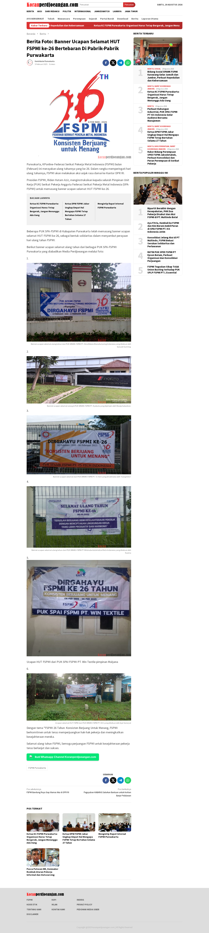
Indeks (80, 899)
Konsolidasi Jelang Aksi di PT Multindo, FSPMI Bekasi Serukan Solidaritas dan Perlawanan (163, 242)
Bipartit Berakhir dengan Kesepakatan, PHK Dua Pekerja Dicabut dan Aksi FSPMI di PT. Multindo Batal (162, 213)
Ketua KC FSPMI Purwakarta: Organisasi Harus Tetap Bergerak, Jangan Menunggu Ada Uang (97, 25)
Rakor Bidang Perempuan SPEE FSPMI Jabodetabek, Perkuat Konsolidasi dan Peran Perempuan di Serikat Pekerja (163, 157)
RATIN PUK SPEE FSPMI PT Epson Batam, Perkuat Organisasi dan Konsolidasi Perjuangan (162, 256)
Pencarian (129, 4)
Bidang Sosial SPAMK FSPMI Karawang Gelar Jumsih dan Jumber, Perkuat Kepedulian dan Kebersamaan (163, 76)
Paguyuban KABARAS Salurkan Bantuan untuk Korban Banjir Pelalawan (107, 792)
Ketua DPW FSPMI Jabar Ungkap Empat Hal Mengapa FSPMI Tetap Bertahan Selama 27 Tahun (77, 211)
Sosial (157, 69)
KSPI (54, 899)
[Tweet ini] (113, 62)
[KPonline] (52, 4)
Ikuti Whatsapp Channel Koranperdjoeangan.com (65, 757)
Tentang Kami (34, 909)
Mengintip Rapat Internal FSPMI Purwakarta (112, 835)
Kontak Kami (58, 909)
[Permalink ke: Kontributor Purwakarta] (30, 62)
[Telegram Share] (120, 62)
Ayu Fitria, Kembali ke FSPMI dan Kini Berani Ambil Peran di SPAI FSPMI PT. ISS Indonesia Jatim (163, 227)
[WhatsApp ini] (128, 62)
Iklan (54, 904)
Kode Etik (32, 904)
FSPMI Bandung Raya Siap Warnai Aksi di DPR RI (48, 791)
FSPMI (30, 899)
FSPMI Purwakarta (37, 767)
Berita (150, 69)
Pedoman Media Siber (88, 909)
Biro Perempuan (161, 146)
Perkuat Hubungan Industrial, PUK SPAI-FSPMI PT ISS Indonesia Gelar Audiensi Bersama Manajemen (162, 114)
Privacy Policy (84, 904)
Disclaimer (32, 914)
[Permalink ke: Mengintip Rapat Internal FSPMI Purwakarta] (114, 822)
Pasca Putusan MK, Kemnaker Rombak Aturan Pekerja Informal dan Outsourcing (42, 871)
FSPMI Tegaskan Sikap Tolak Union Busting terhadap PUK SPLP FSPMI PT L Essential (163, 269)
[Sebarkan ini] (106, 62)
